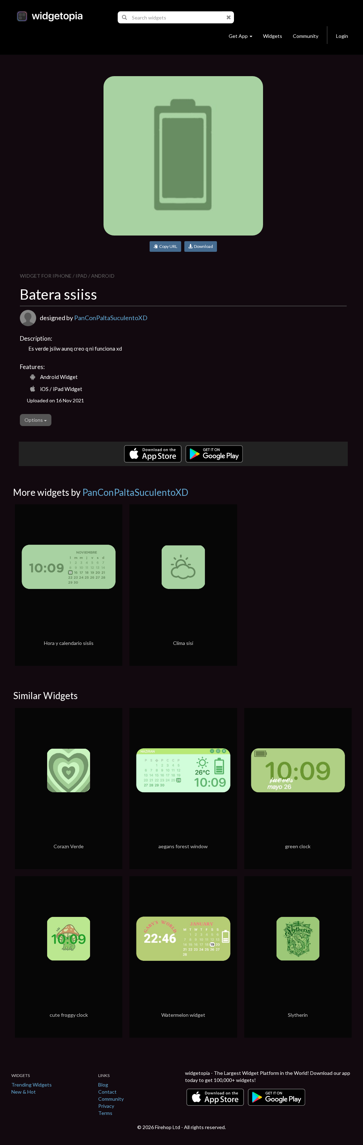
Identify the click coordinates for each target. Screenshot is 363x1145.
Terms (105, 1113)
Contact (107, 1092)
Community (305, 36)
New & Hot (23, 1092)
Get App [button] (238, 36)
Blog (103, 1085)
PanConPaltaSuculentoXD (110, 318)
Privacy (106, 1106)
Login (342, 36)
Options (34, 420)
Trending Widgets (31, 1085)
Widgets (272, 36)
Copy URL (167, 246)
